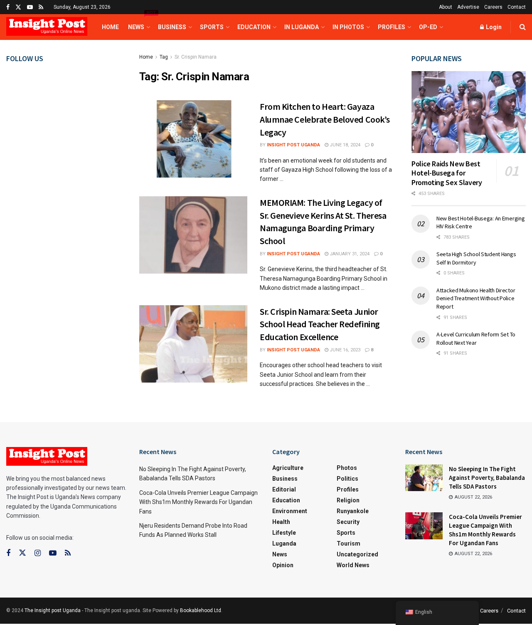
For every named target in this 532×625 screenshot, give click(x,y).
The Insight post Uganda (53, 610)
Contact (516, 7)
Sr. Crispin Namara (196, 57)
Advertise (468, 7)
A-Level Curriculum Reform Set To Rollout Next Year (475, 338)
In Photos (348, 27)
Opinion (282, 565)
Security (348, 522)
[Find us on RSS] (41, 7)
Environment (289, 511)
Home (110, 27)
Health (281, 522)
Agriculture (287, 467)
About (445, 7)
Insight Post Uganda (293, 145)
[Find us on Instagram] (37, 553)
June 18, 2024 (344, 145)
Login (493, 27)
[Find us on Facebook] (8, 7)
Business (172, 27)
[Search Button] (523, 27)
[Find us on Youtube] (30, 7)
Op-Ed (428, 27)
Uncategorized (357, 554)
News (138, 22)
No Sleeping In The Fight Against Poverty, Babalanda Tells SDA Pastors (487, 477)
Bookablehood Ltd (200, 610)
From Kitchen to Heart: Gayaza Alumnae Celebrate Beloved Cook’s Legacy (325, 119)
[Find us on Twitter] (18, 7)
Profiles (391, 27)
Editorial (284, 489)
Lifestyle (284, 532)
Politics (347, 478)
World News (353, 565)
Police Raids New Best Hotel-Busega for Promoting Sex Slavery (446, 173)
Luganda (284, 543)
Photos (347, 467)
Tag (164, 57)
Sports (212, 27)
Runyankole (353, 511)
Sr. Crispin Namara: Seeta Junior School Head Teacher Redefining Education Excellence (320, 324)
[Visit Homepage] (46, 27)
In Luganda (301, 27)
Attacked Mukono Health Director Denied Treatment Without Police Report (475, 298)
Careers (493, 7)
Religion (348, 500)
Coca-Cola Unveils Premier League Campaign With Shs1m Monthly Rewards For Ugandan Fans (198, 502)
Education (254, 27)
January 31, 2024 (348, 254)
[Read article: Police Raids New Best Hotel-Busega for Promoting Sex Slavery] (468, 112)
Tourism (348, 543)
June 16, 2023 (344, 350)
